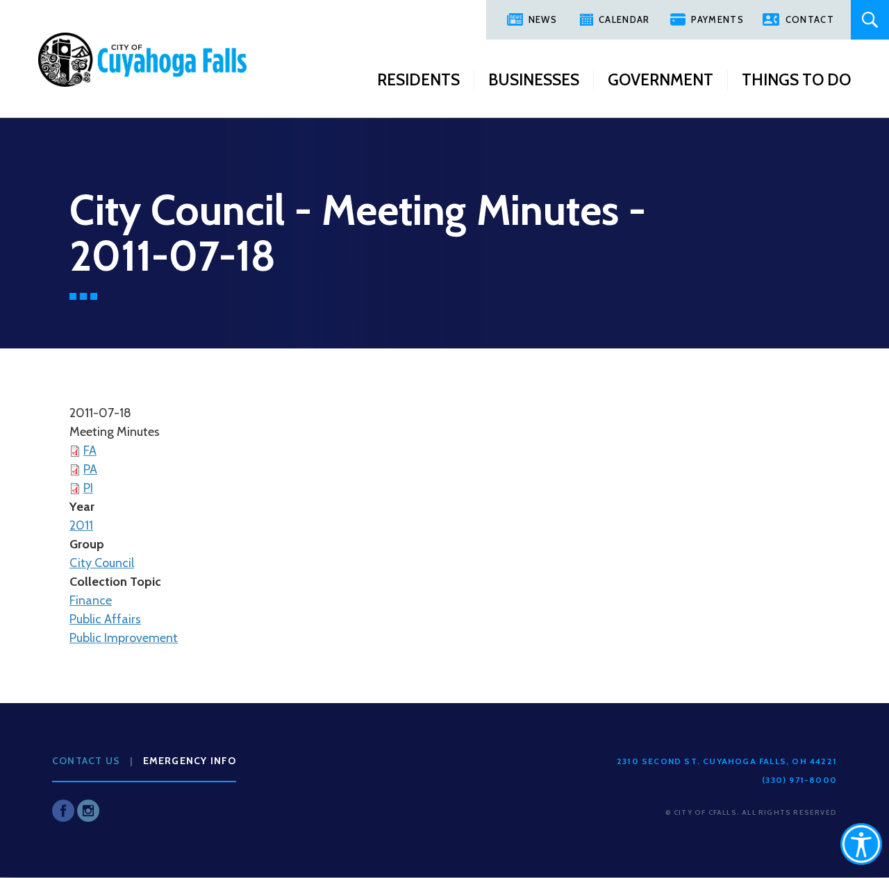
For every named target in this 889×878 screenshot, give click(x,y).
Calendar (624, 19)
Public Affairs (105, 619)
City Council (101, 563)
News (543, 19)
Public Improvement (123, 637)
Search (870, 20)
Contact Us (86, 760)
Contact (810, 19)
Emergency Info (190, 760)
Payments (717, 19)
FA (90, 450)
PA (90, 469)
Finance (90, 600)
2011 (81, 525)
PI (88, 488)
